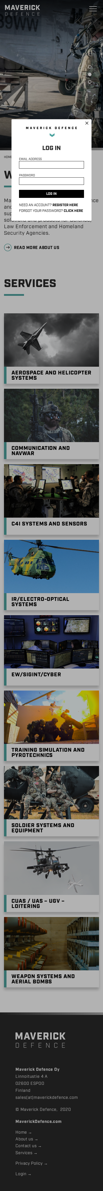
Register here (65, 205)
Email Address (30, 159)
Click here (73, 211)
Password (27, 175)
